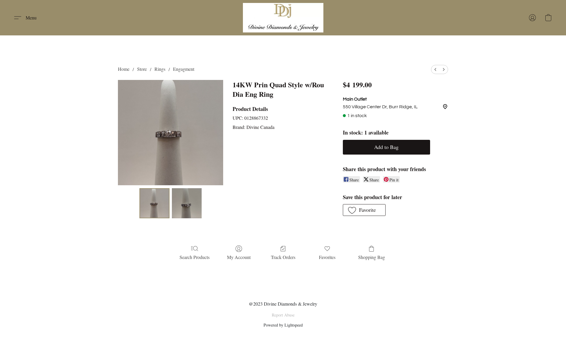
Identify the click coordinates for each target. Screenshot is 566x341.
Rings (159, 69)
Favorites (327, 257)
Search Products (195, 257)
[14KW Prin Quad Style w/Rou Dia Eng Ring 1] (187, 203)
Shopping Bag (371, 257)
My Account (239, 257)
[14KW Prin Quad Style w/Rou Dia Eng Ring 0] (154, 203)
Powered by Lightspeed (283, 325)
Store (142, 69)
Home (123, 69)
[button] (283, 17)
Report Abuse (283, 315)
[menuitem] (435, 69)
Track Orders (283, 257)
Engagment (183, 69)
